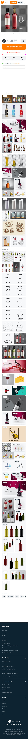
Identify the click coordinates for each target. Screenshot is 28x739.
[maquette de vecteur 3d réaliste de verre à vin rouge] (8, 338)
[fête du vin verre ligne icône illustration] (8, 361)
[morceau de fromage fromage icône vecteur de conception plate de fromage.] (8, 534)
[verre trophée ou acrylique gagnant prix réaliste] (9, 264)
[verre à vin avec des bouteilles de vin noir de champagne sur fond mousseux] (7, 99)
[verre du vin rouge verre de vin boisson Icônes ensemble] (8, 446)
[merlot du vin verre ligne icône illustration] (8, 349)
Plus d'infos (6, 67)
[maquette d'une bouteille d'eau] (8, 212)
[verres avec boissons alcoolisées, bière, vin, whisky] (13, 234)
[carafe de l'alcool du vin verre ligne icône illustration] (8, 434)
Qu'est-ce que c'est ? (15, 63)
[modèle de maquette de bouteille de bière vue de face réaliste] (8, 167)
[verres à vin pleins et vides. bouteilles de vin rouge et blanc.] (8, 317)
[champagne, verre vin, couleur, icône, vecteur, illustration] (18, 655)
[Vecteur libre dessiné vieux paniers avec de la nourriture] (13, 277)
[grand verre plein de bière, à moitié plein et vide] (13, 180)
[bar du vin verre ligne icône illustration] (8, 397)
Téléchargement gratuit (14, 46)
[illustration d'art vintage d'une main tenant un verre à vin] (13, 603)
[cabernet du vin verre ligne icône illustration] (8, 410)
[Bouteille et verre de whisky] (6, 291)
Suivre (23, 41)
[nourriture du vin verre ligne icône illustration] (8, 385)
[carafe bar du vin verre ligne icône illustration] (8, 458)
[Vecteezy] (2, 2)
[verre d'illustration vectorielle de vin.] (8, 522)
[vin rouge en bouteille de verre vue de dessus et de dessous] (20, 157)
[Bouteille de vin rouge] (8, 156)
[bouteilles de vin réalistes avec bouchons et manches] (6, 616)
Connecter (20, 2)
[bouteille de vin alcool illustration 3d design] (13, 120)
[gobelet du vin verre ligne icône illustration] (8, 373)
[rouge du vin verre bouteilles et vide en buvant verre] (8, 482)
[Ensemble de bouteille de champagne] (7, 146)
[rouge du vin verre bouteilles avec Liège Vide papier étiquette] (9, 107)
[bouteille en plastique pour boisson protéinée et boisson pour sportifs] (13, 245)
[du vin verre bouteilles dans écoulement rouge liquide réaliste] (13, 509)
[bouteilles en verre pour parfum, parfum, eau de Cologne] (9, 302)
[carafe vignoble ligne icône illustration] (8, 470)
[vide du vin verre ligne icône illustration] (8, 422)
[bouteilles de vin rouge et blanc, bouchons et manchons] (8, 719)
